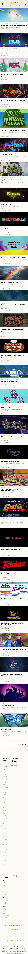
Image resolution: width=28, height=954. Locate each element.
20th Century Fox (4, 379)
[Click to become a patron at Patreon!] (14, 766)
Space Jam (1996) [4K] (7, 154)
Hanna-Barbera (4, 518)
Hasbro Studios (4, 404)
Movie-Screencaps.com (9, 933)
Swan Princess (14, 621)
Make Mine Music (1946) (7, 705)
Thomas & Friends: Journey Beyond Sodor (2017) (12, 356)
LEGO (2, 23)
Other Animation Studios (5, 435)
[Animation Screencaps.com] (14, 3)
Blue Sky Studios (11, 379)
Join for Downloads (14, 929)
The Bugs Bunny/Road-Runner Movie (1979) (13, 257)
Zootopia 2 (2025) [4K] (6, 893)
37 (18, 744)
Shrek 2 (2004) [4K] (6, 204)
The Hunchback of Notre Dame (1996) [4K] (13, 101)
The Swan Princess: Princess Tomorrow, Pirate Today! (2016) (12, 624)
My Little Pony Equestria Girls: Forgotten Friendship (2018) (12, 406)
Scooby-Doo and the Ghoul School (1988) (12, 520)
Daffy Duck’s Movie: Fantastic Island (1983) (13, 130)
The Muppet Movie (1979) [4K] (9, 282)
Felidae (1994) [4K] (6, 574)
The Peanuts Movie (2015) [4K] (9, 381)
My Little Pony (10, 404)
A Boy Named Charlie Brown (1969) (10, 549)
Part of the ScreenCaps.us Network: (14, 925)
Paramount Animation (14, 177)
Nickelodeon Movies (5, 177)
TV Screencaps (21, 933)
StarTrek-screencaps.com (14, 937)
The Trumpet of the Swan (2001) (10, 461)
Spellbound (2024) (6, 729)
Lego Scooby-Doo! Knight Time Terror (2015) (13, 50)
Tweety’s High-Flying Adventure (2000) (12, 598)
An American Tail (4, 487)
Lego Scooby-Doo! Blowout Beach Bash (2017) (14, 25)
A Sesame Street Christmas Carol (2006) (12, 437)
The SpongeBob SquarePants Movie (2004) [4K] (13, 179)
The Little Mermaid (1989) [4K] (6, 901)
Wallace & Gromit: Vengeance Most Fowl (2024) (12, 330)
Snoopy (16, 379)
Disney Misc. (3, 672)
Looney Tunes (3, 128)
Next (22, 744)
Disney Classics (4, 99)
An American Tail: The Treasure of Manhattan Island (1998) (10, 489)
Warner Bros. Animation (13, 23)
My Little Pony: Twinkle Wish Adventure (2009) (12, 75)
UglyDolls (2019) (5, 228)
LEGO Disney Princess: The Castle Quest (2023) (12, 675)
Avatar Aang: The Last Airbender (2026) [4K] (13, 305)
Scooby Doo (6, 23)
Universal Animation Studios (13, 487)
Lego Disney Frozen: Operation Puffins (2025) (13, 649)
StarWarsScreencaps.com (14, 940)
